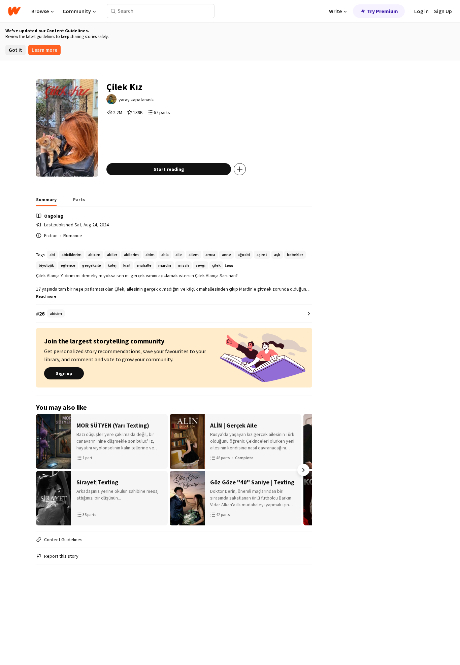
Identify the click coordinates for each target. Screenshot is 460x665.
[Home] (14, 11)
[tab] (46, 201)
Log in (421, 11)
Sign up (64, 373)
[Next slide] (303, 470)
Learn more (44, 50)
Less (229, 265)
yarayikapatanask (136, 100)
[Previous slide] (45, 470)
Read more (46, 296)
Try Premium (382, 11)
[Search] (113, 11)
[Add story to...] (240, 169)
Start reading (169, 169)
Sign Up (443, 11)
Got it (15, 50)
